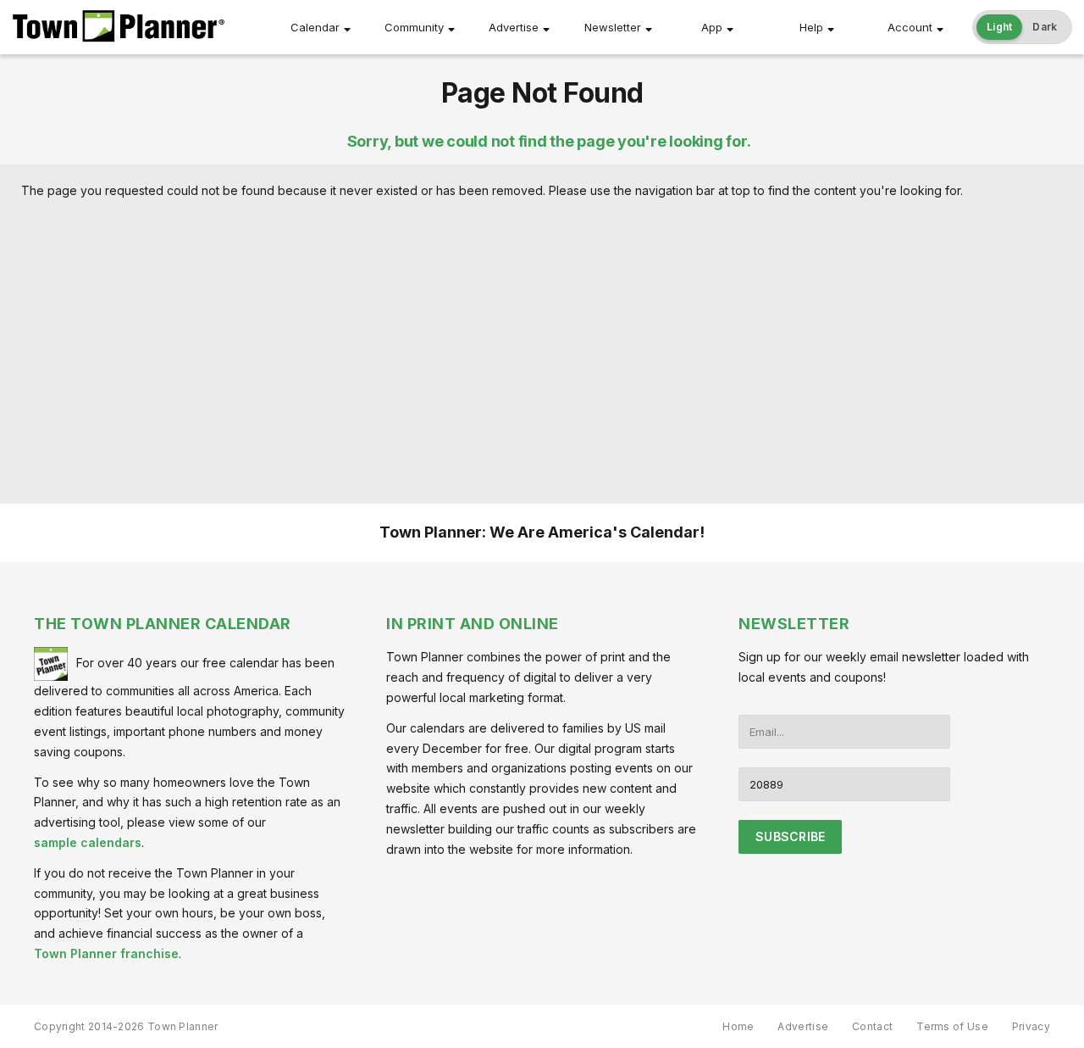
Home (738, 1026)
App (711, 27)
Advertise (514, 27)
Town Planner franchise (106, 953)
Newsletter (612, 27)
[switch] (1022, 27)
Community (414, 27)
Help (811, 27)
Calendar (315, 27)
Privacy (1031, 1026)
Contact (872, 1026)
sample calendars (87, 842)
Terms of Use (952, 1026)
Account (910, 27)
